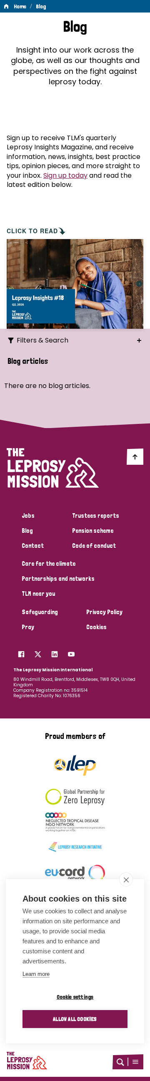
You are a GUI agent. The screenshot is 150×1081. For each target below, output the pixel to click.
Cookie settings (75, 996)
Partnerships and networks (58, 578)
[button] (135, 1062)
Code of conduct (94, 545)
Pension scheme (92, 530)
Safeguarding (40, 612)
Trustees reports (95, 515)
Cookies (96, 627)
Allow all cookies (75, 1018)
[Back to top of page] (135, 456)
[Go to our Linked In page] (54, 652)
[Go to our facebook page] (21, 652)
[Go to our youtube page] (71, 652)
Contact (33, 545)
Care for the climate (48, 563)
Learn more (36, 974)
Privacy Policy (104, 612)
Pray (28, 627)
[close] (126, 879)
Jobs (28, 515)
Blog (41, 6)
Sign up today (65, 175)
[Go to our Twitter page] (38, 652)
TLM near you (38, 593)
